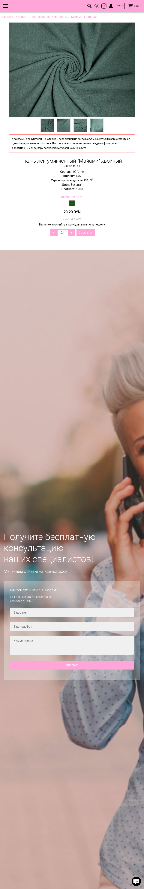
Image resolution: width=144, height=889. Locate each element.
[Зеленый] (72, 203)
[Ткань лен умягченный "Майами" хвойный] (72, 70)
